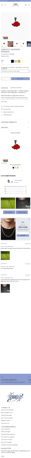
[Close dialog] (29, 219)
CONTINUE (23, 235)
